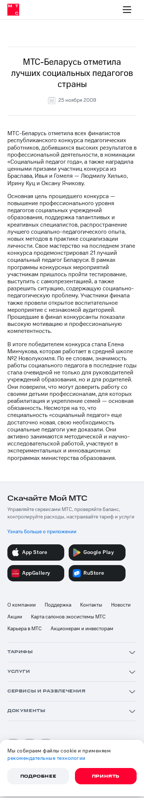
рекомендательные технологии (46, 758)
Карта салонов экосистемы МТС (68, 617)
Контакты (91, 605)
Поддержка (58, 605)
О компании (21, 605)
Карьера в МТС (24, 628)
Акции (14, 617)
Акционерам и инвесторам (82, 628)
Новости (121, 605)
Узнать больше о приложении (41, 531)
